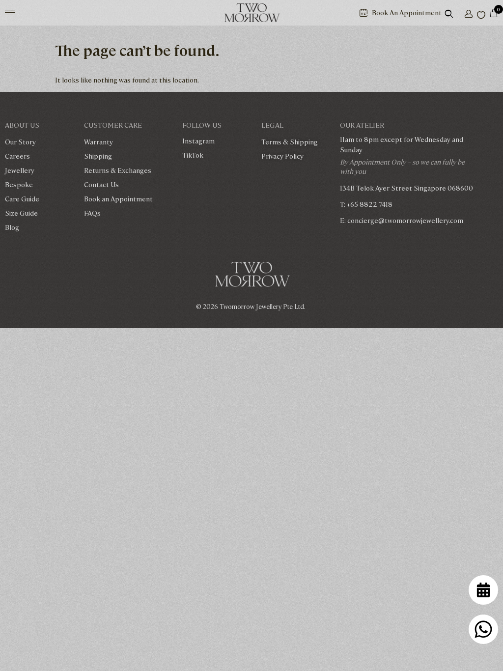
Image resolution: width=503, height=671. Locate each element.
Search (455, 13)
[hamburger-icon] (10, 12)
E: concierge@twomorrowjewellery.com (401, 220)
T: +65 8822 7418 (366, 203)
